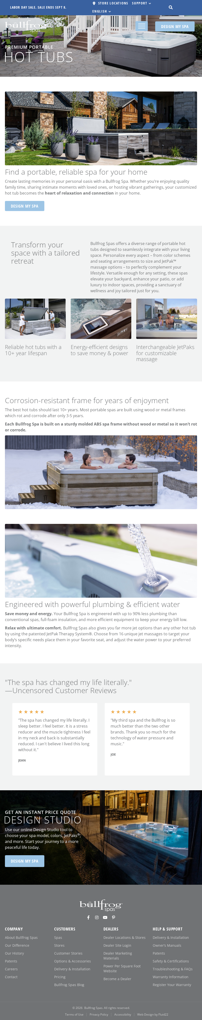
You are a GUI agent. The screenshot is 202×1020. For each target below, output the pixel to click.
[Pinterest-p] (114, 917)
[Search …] (171, 7)
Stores (59, 945)
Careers (11, 969)
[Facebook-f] (88, 917)
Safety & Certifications (171, 961)
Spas (58, 937)
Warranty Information (170, 976)
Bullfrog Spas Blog (69, 984)
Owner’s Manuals (167, 945)
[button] (142, 3)
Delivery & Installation (72, 969)
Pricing (60, 976)
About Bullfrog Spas (21, 937)
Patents (11, 961)
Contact (11, 976)
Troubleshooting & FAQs (173, 969)
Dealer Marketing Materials (117, 955)
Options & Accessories (72, 961)
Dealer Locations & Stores (124, 937)
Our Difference (17, 945)
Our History (14, 953)
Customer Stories (68, 953)
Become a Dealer (117, 978)
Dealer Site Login (117, 945)
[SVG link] (101, 905)
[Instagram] (97, 917)
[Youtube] (105, 917)
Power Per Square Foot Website (122, 968)
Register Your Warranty (172, 984)
